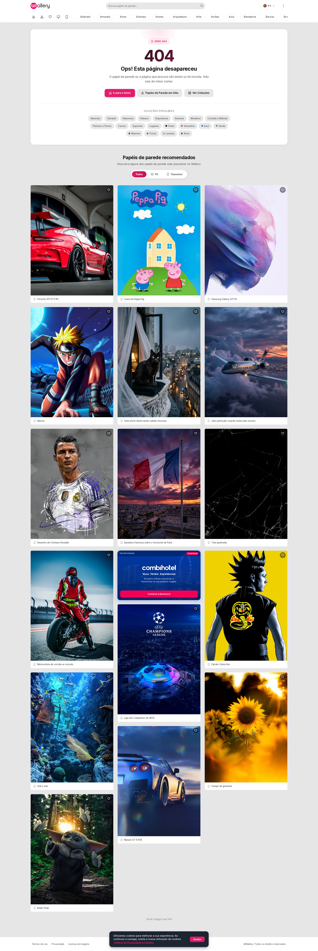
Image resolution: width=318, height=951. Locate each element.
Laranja (170, 133)
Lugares (154, 126)
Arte (198, 16)
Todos (139, 174)
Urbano (144, 118)
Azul (231, 16)
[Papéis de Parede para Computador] (58, 17)
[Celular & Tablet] (67, 17)
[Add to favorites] (109, 190)
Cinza (152, 133)
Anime (159, 16)
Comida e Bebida (217, 118)
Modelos (196, 118)
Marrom (135, 133)
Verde (221, 126)
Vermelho (189, 126)
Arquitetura (180, 16)
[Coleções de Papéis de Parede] (42, 17)
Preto (171, 126)
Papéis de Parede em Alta (161, 92)
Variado (111, 118)
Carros (122, 126)
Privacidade (58, 944)
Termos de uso (40, 944)
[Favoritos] (50, 17)
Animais (141, 16)
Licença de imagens (78, 944)
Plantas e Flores (102, 126)
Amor (123, 16)
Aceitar (197, 939)
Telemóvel (176, 174)
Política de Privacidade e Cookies (134, 942)
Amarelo (105, 16)
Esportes (138, 126)
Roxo (186, 133)
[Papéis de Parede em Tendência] (33, 17)
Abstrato (85, 16)
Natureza (128, 118)
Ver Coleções (201, 92)
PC (157, 174)
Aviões (215, 16)
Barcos (270, 16)
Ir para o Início (122, 92)
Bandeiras (250, 16)
